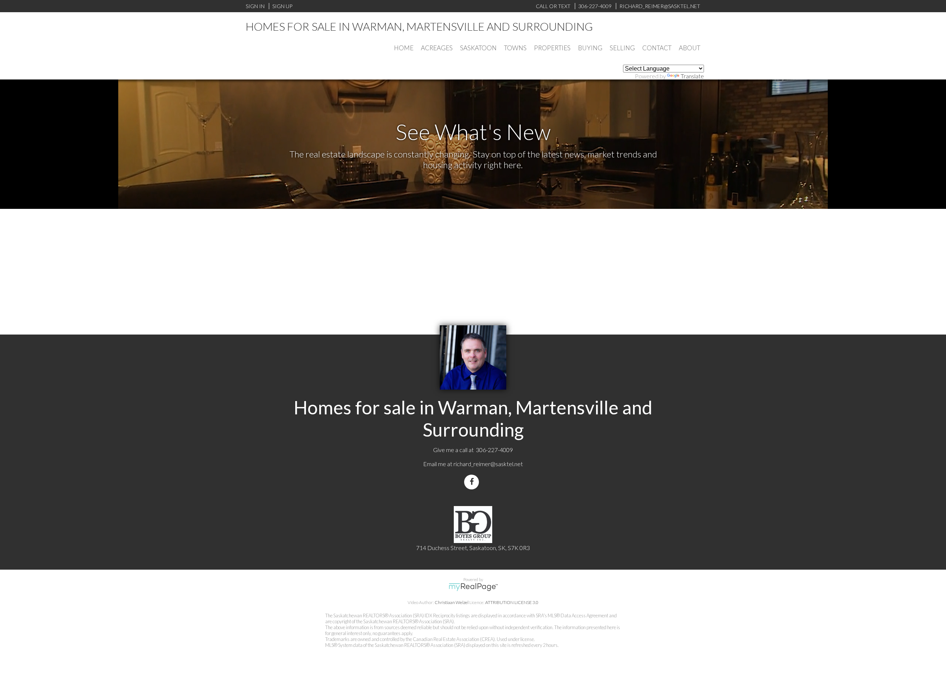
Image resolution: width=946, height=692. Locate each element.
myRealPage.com (473, 587)
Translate (692, 75)
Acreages (437, 48)
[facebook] (473, 481)
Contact (656, 48)
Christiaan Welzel (452, 602)
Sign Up (282, 6)
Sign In (255, 6)
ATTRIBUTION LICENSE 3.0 (511, 602)
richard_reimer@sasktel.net (488, 463)
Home (404, 48)
